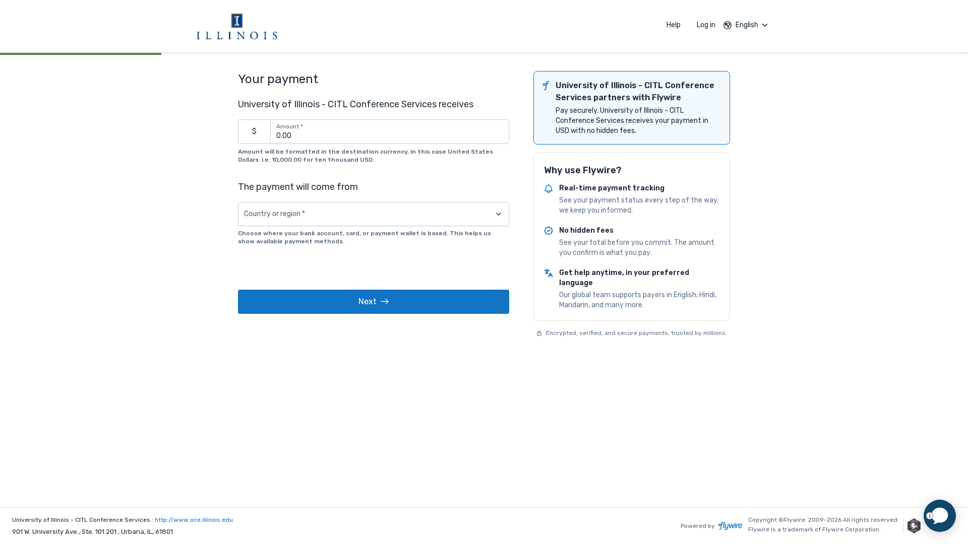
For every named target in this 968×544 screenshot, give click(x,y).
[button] (373, 302)
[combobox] (373, 214)
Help (674, 25)
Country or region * (274, 214)
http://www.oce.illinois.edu (194, 519)
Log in (706, 25)
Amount (289, 126)
